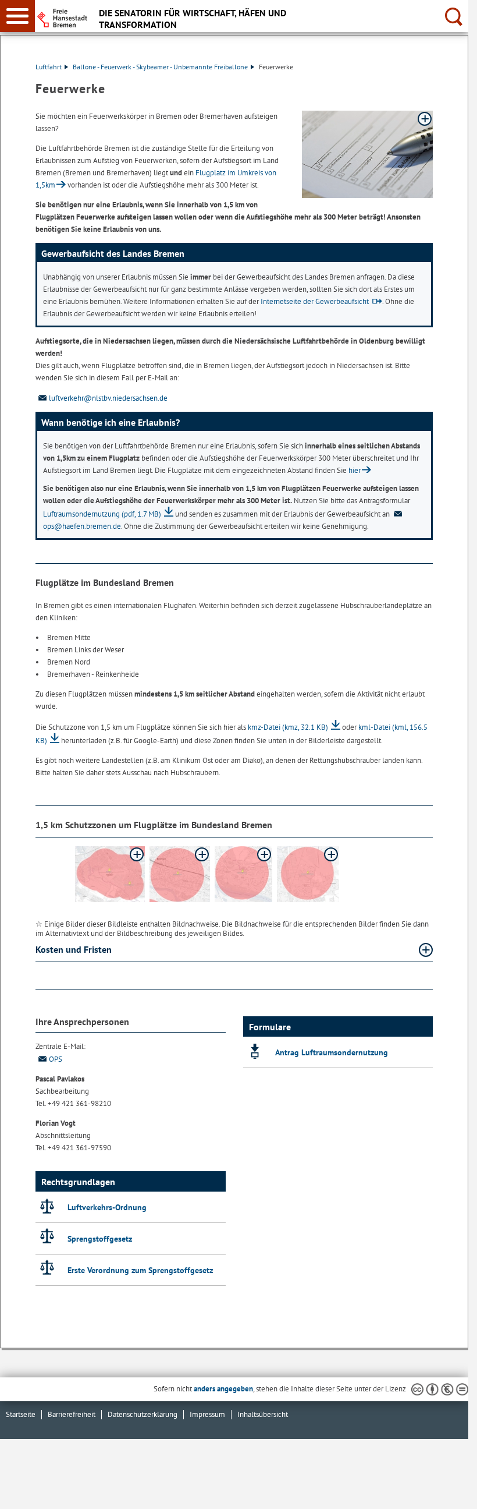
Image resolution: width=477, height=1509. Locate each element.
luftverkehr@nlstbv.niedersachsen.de (108, 398)
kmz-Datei (288, 727)
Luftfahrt (48, 66)
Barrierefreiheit (71, 1414)
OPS (55, 1059)
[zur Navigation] (17, 16)
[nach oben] (450, 1491)
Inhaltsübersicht (262, 1414)
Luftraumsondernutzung (102, 514)
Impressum (207, 1414)
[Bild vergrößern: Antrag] (367, 154)
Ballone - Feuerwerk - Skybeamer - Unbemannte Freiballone (160, 66)
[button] (110, 874)
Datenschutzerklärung (142, 1414)
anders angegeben (223, 1389)
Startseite (20, 1414)
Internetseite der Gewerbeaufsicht (315, 301)
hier (354, 470)
